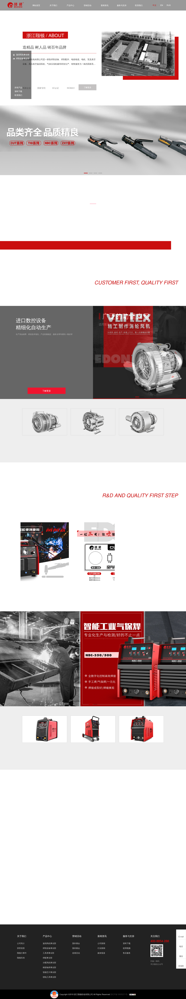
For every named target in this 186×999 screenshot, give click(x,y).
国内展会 (76, 948)
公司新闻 (101, 943)
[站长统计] (132, 994)
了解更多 (87, 87)
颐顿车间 (21, 957)
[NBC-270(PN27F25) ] (44, 729)
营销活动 (87, 5)
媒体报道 (101, 953)
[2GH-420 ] (141, 421)
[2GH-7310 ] (44, 421)
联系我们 (139, 5)
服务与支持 (121, 5)
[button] (25, 563)
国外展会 (76, 943)
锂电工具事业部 (49, 977)
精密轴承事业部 (49, 967)
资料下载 (17, 91)
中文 (154, 5)
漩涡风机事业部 (22, 54)
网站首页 (36, 5)
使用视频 (126, 948)
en (161, 5)
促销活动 (76, 953)
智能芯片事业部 (49, 972)
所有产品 (17, 87)
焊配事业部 (47, 957)
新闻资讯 (104, 5)
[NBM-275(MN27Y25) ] (93, 729)
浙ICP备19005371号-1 (119, 994)
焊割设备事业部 (22, 58)
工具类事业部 (48, 953)
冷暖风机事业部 (49, 962)
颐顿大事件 (22, 953)
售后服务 (126, 953)
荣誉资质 (21, 948)
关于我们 (53, 5)
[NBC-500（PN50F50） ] (141, 729)
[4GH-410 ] (93, 421)
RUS (169, 5)
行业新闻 (101, 948)
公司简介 (21, 943)
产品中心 (70, 5)
